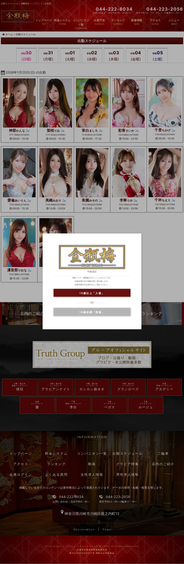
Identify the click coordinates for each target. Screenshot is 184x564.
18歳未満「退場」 (91, 312)
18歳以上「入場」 (91, 293)
